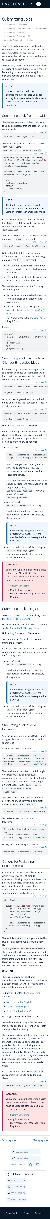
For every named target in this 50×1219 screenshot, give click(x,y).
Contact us (39, 1213)
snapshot (34, 317)
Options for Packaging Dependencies (18, 40)
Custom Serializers (19, 585)
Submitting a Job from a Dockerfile (17, 36)
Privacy (26, 1213)
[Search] (38, 4)
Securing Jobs (9, 1140)
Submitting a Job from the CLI (15, 24)
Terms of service (12, 1213)
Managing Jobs (40, 1140)
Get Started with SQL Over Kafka (22, 627)
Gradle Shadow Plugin (17, 1011)
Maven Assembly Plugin (18, 1002)
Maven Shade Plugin (16, 1006)
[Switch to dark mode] (31, 4)
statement (18, 618)
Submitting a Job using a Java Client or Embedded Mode (25, 28)
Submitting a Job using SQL (14, 32)
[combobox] (38, 4)
